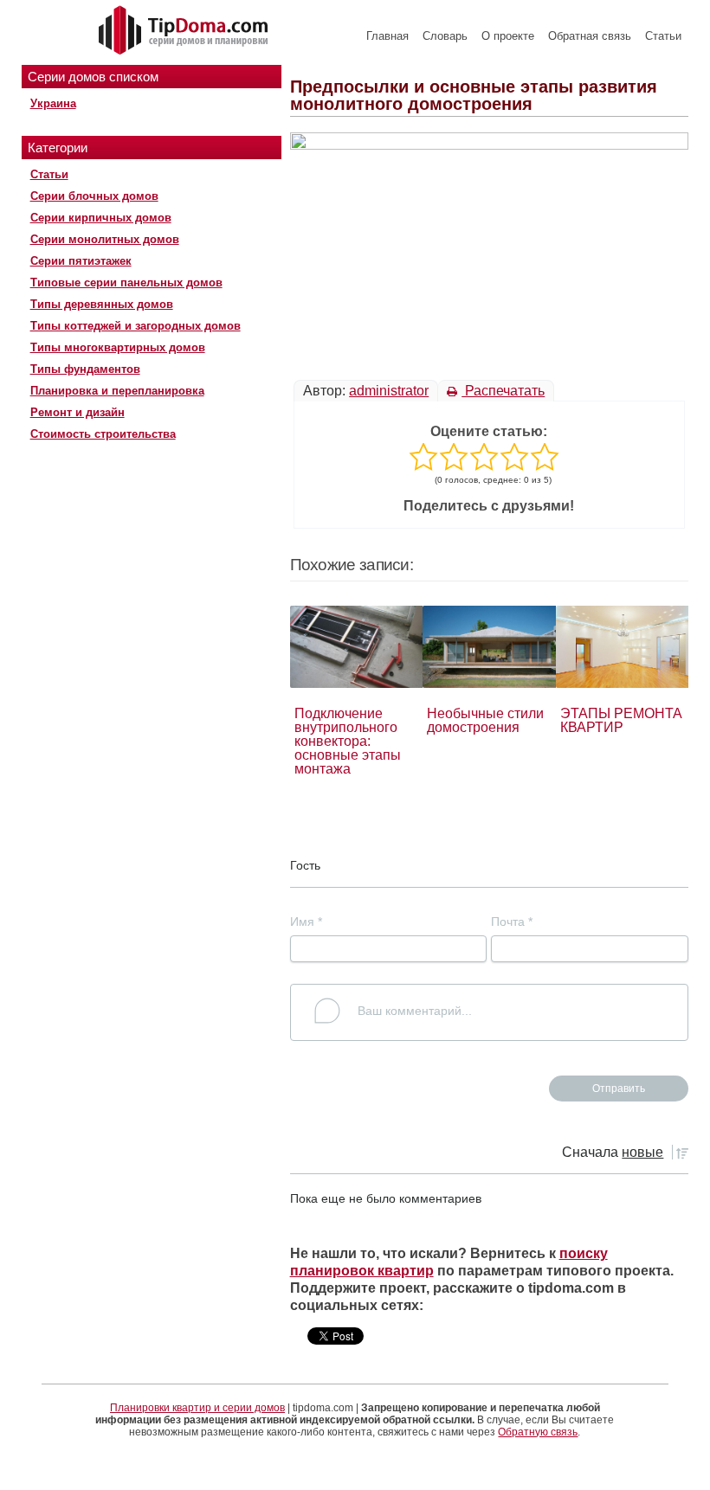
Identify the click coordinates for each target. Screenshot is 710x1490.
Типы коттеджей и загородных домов (135, 325)
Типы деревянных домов (101, 304)
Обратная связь (589, 35)
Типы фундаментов (85, 369)
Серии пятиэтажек (81, 260)
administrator (389, 390)
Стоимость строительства (103, 433)
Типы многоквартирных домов (117, 347)
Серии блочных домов (94, 195)
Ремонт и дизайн (77, 412)
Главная (387, 35)
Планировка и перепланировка (117, 390)
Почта (511, 921)
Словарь (445, 35)
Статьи (663, 35)
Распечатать (503, 390)
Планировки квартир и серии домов (197, 1408)
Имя (306, 921)
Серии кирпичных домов (100, 217)
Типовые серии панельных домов (126, 282)
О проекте (507, 35)
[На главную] (185, 31)
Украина (53, 103)
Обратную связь (538, 1432)
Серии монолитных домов (104, 239)
